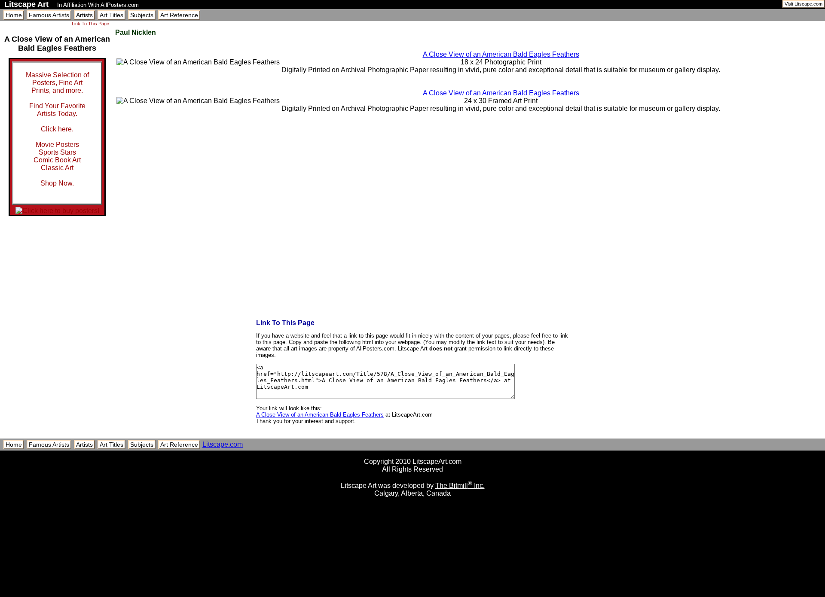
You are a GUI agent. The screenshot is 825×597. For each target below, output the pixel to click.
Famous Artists (49, 15)
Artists (84, 15)
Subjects (141, 15)
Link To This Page (90, 23)
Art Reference (179, 15)
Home (14, 15)
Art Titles (111, 15)
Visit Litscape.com (803, 3)
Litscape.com (222, 444)
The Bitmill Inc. (460, 485)
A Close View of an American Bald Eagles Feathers (501, 54)
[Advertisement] (412, 594)
